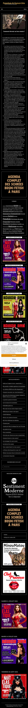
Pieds (16, 229)
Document (20, 209)
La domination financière (8, 456)
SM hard (10, 231)
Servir (4, 231)
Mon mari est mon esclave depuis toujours (12, 408)
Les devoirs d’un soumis (8, 444)
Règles (19, 229)
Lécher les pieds (5, 226)
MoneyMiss (20, 226)
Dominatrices (16, 214)
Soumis (19, 231)
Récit (23, 229)
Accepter (14, 355)
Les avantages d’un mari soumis (10, 441)
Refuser (14, 359)
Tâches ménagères (19, 233)
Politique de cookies (13, 365)
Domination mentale (18, 211)
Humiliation (6, 224)
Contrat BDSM (14, 208)
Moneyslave (6, 229)
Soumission (6, 233)
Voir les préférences (14, 362)
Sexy (7, 231)
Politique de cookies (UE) (9, 537)
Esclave (11, 216)
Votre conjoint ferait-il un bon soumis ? (12, 447)
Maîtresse (12, 226)
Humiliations (13, 224)
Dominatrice (7, 214)
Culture (16, 209)
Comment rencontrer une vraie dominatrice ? (13, 392)
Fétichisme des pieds (17, 219)
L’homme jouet (6, 423)
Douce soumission (7, 432)
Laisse (23, 224)
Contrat (9, 208)
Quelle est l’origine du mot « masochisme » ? (13, 383)
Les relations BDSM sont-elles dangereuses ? (13, 389)
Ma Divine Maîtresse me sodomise (11, 420)
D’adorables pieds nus (8, 405)
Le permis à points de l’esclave (10, 399)
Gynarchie (6, 222)
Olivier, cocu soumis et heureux (10, 417)
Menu (25, 9)
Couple (10, 209)
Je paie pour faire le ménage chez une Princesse (14, 426)
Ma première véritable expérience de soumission (14, 386)
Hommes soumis (15, 222)
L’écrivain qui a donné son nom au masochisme (14, 435)
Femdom (7, 219)
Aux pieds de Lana (7, 429)
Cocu (19, 206)
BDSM (16, 206)
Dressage (23, 213)
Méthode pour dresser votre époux (10, 411)
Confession (5, 208)
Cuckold (14, 209)
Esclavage (5, 216)
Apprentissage (9, 206)
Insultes (19, 224)
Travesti (12, 233)
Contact (5, 534)
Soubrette (14, 231)
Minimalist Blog (10, 706)
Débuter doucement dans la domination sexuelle (14, 453)
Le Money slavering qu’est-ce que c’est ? (12, 450)
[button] (26, 343)
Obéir (10, 229)
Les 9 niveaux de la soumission (10, 402)
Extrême (15, 216)
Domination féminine (8, 211)
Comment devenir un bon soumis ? (11, 438)
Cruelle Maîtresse (7, 414)
